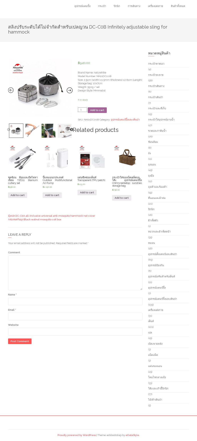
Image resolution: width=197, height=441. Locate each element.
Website (13, 324)
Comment (14, 252)
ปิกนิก (117, 6)
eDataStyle (132, 435)
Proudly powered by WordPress (77, 435)
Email (12, 309)
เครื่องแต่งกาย (155, 6)
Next (71, 130)
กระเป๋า (102, 6)
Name (12, 294)
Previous (9, 130)
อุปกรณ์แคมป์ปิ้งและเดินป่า (125, 119)
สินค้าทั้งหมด (178, 6)
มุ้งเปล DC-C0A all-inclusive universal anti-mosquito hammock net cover (51, 215)
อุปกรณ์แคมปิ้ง (82, 6)
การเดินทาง (134, 6)
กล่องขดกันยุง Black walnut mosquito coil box (34, 219)
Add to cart (97, 110)
